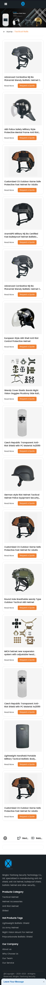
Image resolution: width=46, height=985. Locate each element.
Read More (9, 85)
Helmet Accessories (12, 901)
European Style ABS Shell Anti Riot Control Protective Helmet (21, 340)
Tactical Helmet (10, 897)
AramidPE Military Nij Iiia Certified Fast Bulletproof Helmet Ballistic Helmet (21, 237)
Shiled (5, 910)
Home (10, 31)
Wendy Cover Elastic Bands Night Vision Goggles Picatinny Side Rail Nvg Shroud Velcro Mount (21, 393)
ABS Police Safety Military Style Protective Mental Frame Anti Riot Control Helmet (21, 132)
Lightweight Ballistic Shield (15, 923)
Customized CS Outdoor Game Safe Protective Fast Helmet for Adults (22, 183)
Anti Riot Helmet (10, 906)
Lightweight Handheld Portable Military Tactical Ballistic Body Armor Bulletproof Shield (20, 759)
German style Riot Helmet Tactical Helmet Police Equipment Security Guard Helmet (21, 498)
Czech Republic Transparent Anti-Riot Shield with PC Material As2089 (22, 444)
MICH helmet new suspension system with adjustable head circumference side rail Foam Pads (22, 654)
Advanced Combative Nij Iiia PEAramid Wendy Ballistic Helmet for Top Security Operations (23, 80)
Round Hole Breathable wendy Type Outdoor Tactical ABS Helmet (22, 601)
